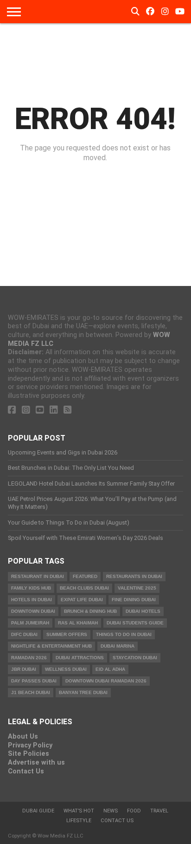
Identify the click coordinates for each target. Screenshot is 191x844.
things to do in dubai (124, 634)
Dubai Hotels (143, 611)
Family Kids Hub (31, 588)
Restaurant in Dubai (37, 576)
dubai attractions (80, 657)
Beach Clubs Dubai (84, 588)
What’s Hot (79, 811)
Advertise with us (36, 762)
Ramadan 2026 (29, 657)
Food (134, 811)
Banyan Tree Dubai (83, 692)
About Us (23, 736)
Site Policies (28, 754)
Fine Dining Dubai (134, 599)
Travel (159, 811)
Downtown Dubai (33, 611)
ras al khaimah (78, 622)
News (110, 811)
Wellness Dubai (66, 669)
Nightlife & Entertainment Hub (51, 646)
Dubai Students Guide (135, 622)
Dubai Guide (38, 811)
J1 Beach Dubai (30, 692)
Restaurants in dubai (134, 576)
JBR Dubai (23, 669)
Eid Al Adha (110, 669)
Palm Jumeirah (30, 622)
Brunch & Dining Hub (90, 611)
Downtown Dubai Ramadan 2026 (105, 680)
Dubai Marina (117, 646)
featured (85, 576)
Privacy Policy (30, 745)
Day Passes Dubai (34, 680)
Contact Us (26, 771)
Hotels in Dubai (31, 599)
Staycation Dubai (135, 657)
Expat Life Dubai (82, 599)
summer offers (66, 634)
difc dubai (24, 634)
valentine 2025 (137, 588)
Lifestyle (78, 821)
